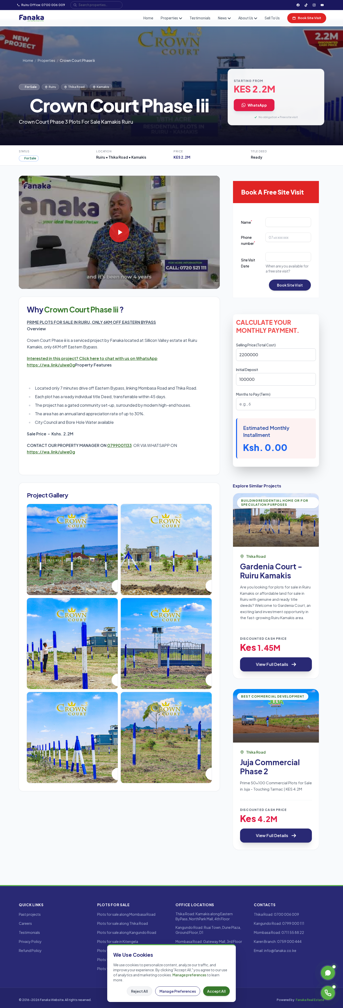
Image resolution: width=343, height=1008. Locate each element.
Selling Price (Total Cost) (256, 345)
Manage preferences (189, 975)
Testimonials (200, 18)
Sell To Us (272, 18)
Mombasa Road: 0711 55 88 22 (279, 932)
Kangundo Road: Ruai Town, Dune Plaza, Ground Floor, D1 (208, 930)
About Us (245, 18)
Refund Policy (30, 950)
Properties (169, 18)
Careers (25, 923)
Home (148, 18)
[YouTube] (322, 5)
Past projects (30, 914)
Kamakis (103, 87)
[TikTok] (306, 5)
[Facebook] (298, 5)
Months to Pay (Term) (253, 394)
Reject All (139, 991)
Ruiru (52, 87)
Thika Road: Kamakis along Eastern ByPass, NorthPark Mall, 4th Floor (204, 916)
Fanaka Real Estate (310, 1000)
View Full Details (272, 664)
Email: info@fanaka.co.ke (275, 950)
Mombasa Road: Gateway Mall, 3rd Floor (209, 941)
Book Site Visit (309, 18)
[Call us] (328, 993)
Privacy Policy (30, 941)
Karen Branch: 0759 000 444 (278, 941)
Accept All (216, 991)
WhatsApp (257, 105)
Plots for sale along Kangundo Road (126, 932)
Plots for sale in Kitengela (117, 941)
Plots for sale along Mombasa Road (126, 914)
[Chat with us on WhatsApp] (328, 973)
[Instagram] (314, 5)
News (222, 18)
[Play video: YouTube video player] (119, 232)
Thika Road (76, 87)
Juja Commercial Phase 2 (270, 766)
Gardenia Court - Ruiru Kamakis (271, 571)
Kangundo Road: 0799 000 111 (279, 923)
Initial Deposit (247, 369)
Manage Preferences (177, 991)
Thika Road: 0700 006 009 (276, 914)
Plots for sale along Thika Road (122, 923)
